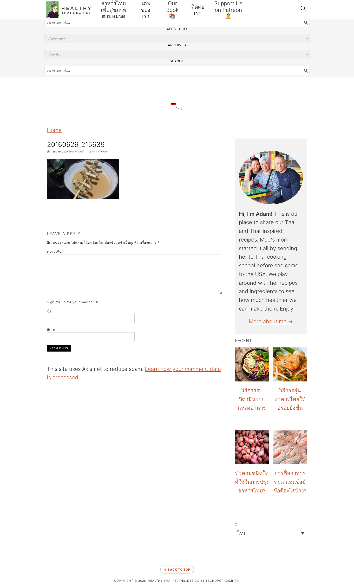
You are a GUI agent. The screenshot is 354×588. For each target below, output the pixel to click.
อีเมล (51, 329)
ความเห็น (56, 251)
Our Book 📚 (172, 9)
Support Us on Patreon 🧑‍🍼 (228, 9)
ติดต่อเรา (197, 10)
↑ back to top (177, 569)
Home (54, 130)
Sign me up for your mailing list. (73, 302)
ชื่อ (49, 311)
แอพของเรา (145, 9)
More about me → (271, 321)
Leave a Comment (98, 151)
